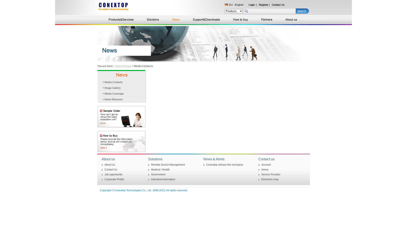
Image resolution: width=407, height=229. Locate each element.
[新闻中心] (203, 60)
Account (266, 164)
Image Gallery (113, 88)
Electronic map (270, 179)
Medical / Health (160, 169)
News (128, 66)
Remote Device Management (168, 164)
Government (158, 174)
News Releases (114, 99)
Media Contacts (114, 82)
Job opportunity (113, 174)
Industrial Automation (163, 179)
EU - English (236, 4)
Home (118, 66)
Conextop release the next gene (224, 164)
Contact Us (111, 169)
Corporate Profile (114, 179)
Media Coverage (114, 93)
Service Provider (270, 174)
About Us (110, 164)
